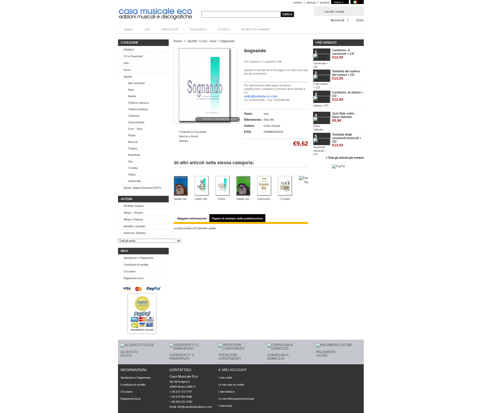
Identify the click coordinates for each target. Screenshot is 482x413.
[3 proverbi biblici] (264, 186)
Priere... (222, 198)
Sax (130, 161)
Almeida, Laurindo (134, 226)
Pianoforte (134, 154)
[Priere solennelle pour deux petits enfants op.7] (222, 186)
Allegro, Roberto (133, 219)
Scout (127, 69)
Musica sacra (195, 30)
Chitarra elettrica (138, 109)
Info (124, 251)
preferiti (324, 2)
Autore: (249, 126)
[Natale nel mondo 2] (243, 186)
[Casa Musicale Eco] (155, 10)
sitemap (311, 2)
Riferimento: (253, 120)
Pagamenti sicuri (134, 278)
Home (178, 41)
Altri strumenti (136, 83)
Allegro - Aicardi (133, 212)
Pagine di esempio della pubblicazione (237, 218)
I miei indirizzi (226, 391)
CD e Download (133, 56)
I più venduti (326, 42)
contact (297, 2)
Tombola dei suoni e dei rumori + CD (346, 75)
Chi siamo (224, 28)
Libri (144, 30)
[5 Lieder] (285, 186)
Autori (126, 199)
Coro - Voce (135, 128)
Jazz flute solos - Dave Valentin (344, 117)
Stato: (248, 113)
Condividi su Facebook (193, 131)
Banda (132, 96)
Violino (132, 174)
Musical (132, 141)
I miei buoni (225, 405)
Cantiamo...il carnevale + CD (343, 53)
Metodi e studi (167, 30)
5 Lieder (285, 198)
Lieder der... (202, 198)
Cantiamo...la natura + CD (347, 96)
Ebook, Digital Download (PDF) (142, 187)
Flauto (132, 135)
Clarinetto (134, 115)
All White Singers (134, 205)
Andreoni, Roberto (135, 232)
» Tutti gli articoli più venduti (345, 157)
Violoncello (134, 181)
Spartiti (126, 30)
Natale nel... (181, 198)
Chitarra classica (138, 102)
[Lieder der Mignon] (202, 186)
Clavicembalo (136, 122)
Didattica (129, 49)
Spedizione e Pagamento (139, 257)
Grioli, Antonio (272, 125)
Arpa (131, 89)
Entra (360, 20)
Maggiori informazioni (192, 218)
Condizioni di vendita (136, 264)
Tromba (133, 167)
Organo (132, 148)
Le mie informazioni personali (236, 398)
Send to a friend (188, 136)
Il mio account (232, 370)
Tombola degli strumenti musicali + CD (346, 140)
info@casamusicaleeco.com (194, 406)
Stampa (183, 140)
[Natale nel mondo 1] (181, 186)
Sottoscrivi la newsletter (255, 28)
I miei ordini (225, 377)
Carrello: (329, 11)
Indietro (178, 173)
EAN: (248, 132)
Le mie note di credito (231, 384)
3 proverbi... (264, 198)
